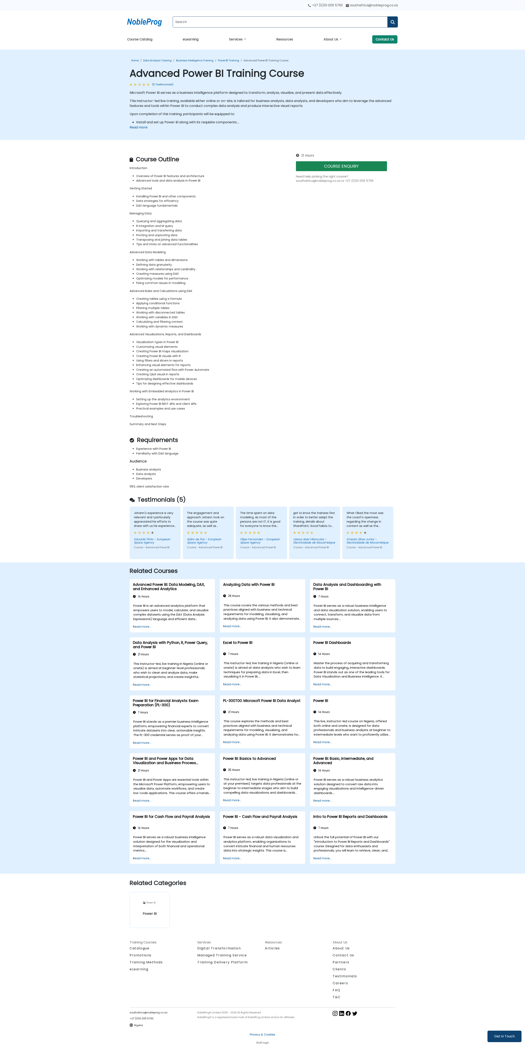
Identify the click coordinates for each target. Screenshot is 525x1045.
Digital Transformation (219, 948)
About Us (331, 39)
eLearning (191, 39)
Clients (339, 969)
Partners (341, 962)
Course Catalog (139, 39)
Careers (340, 983)
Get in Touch (504, 1036)
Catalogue (139, 948)
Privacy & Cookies (262, 1034)
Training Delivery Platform (222, 962)
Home (135, 60)
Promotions (141, 955)
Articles (272, 948)
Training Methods (146, 962)
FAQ (336, 990)
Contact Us (385, 39)
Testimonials (345, 976)
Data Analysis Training (157, 60)
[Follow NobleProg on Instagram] (335, 1013)
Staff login (262, 1042)
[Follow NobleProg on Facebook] (348, 1013)
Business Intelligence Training (194, 60)
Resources (284, 39)
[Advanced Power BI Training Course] (148, 21)
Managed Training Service (222, 955)
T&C (337, 997)
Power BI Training (228, 60)
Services (236, 39)
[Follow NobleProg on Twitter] (354, 1013)
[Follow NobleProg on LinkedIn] (341, 1013)
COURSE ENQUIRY (341, 166)
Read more (138, 127)
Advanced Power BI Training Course (266, 60)
